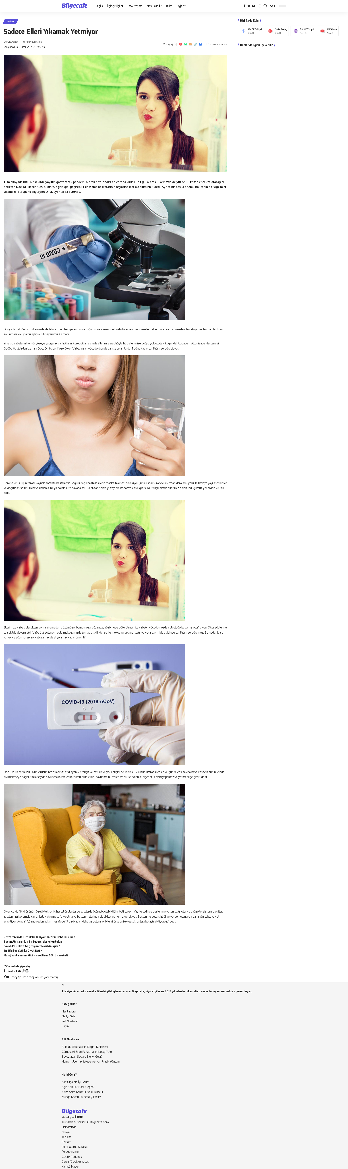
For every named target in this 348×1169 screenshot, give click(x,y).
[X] (248, 5)
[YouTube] (253, 5)
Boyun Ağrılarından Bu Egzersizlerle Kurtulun (33, 941)
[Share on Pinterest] (180, 44)
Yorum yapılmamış (32, 41)
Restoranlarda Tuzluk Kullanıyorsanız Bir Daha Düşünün (39, 937)
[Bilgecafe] (76, 6)
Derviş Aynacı (11, 41)
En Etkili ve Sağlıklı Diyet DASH (23, 950)
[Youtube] (327, 31)
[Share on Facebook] (176, 44)
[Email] (190, 44)
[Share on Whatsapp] (185, 44)
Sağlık (10, 21)
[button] (191, 6)
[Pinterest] (277, 31)
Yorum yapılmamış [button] (46, 977)
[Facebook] (244, 5)
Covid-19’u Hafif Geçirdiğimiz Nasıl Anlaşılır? (32, 946)
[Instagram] (303, 31)
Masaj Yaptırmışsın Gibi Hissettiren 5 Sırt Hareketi (36, 955)
